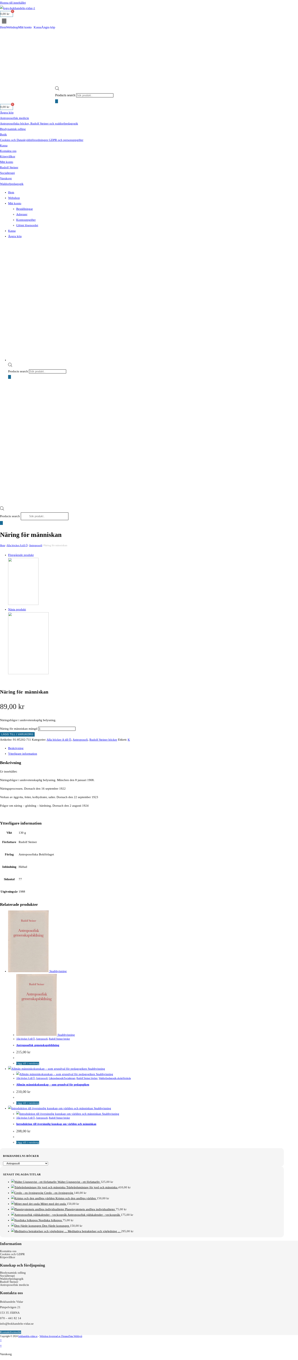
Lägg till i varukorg (17, 734)
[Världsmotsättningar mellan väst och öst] (23, 604)
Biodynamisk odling (13, 129)
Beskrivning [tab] (16, 748)
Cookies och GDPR (12, 1254)
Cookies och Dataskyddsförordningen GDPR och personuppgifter (41, 140)
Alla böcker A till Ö (17, 545)
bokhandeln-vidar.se (28, 1336)
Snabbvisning (58, 971)
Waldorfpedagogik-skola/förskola (115, 1078)
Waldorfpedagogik (12, 183)
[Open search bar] (57, 88)
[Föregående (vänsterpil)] (7, 680)
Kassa (37, 27)
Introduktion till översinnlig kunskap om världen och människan (56, 1124)
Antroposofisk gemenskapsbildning (37, 1045)
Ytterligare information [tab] (22, 753)
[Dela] (284, 4)
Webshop (12, 27)
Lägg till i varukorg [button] (27, 1063)
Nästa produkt (17, 609)
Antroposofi (35, 545)
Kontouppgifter (26, 219)
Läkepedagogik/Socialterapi (62, 1078)
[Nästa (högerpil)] (291, 680)
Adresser (21, 214)
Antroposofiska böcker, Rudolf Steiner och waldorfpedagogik (39, 123)
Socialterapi (7, 172)
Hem (3, 27)
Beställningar (24, 208)
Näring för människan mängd (18, 728)
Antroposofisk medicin (14, 118)
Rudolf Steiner (9, 167)
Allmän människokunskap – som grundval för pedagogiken (52, 1084)
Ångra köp (48, 27)
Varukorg (6, 178)
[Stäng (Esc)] (293, 4)
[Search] (56, 101)
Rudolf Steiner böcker (103, 739)
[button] (142, 21)
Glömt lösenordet (27, 225)
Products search (65, 95)
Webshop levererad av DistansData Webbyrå (61, 1336)
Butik (3, 134)
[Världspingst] (28, 673)
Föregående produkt (21, 555)
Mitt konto (25, 27)
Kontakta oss (8, 151)
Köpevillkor (7, 156)
